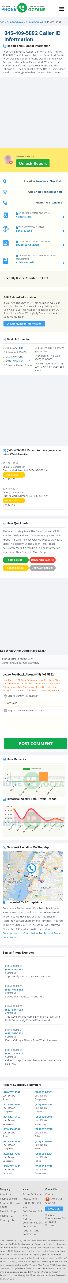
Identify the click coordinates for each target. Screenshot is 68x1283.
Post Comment (36, 743)
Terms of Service (33, 1194)
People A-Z (6, 1215)
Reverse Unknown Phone (10, 1204)
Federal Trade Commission (31, 1232)
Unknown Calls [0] (43, 568)
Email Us (54, 1208)
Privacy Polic (30, 1198)
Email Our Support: (53, 1201)
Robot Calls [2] (15, 568)
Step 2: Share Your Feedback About (26, 710)
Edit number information (25, 323)
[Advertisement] (34, 111)
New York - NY (21, 361)
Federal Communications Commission (33, 1222)
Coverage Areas (9, 1220)
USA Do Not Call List (32, 1204)
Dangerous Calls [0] (42, 560)
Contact (49, 1194)
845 (2, 22)
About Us (5, 1194)
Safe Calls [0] (15, 560)
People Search (8, 1198)
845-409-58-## (34, 22)
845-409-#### (15, 22)
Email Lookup (8, 1211)
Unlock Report (33, 163)
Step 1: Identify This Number (22, 695)
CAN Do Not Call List (32, 1212)
